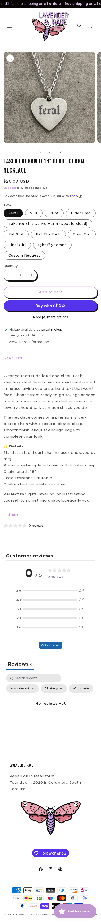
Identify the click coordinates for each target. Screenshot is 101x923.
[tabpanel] (50, 714)
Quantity (11, 266)
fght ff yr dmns (52, 245)
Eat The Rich (48, 234)
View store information (29, 342)
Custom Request (24, 255)
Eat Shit (16, 234)
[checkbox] (81, 688)
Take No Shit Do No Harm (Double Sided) (47, 224)
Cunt (54, 213)
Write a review (50, 645)
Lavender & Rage (28, 914)
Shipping (10, 187)
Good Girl (82, 234)
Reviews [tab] (20, 664)
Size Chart (13, 358)
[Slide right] (61, 152)
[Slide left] (40, 152)
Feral (13, 213)
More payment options (50, 317)
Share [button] (13, 514)
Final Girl (17, 245)
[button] (9, 26)
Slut (34, 213)
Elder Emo (81, 213)
